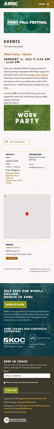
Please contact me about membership (22, 382)
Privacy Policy (20, 412)
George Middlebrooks (27, 402)
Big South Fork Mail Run (13, 269)
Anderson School (12, 247)
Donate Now (15, 304)
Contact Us (8, 412)
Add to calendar (17, 142)
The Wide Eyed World (24, 406)
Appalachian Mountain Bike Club (32, 398)
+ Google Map (11, 258)
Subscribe (10, 390)
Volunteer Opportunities (11, 179)
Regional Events (12, 175)
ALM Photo (38, 406)
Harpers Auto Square (38, 74)
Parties (17, 173)
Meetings (9, 173)
